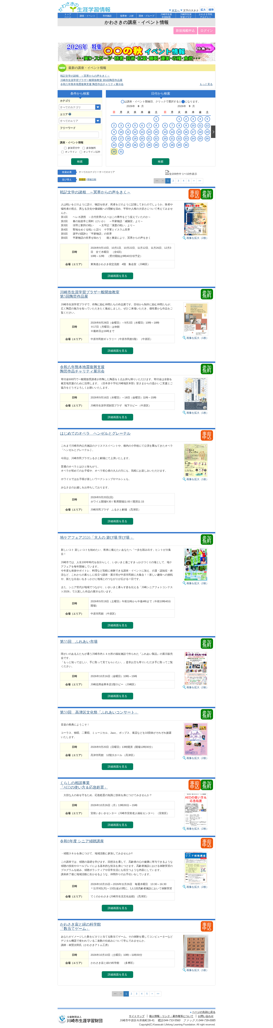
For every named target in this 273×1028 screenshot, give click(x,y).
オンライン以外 (91, 152)
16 (114, 138)
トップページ (67, 15)
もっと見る (206, 84)
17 (121, 138)
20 (142, 138)
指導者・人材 (127, 16)
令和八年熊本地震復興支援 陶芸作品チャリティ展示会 (92, 84)
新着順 (82, 179)
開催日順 (91, 179)
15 (156, 132)
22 (156, 138)
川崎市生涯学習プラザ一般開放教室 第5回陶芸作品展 (91, 80)
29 (156, 145)
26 (135, 145)
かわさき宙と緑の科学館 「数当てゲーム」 (80, 926)
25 (128, 145)
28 (149, 145)
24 (121, 145)
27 (142, 145)
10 (121, 132)
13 (142, 132)
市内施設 (107, 16)
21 (149, 138)
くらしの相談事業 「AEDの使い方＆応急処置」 (84, 785)
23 (114, 145)
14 (149, 132)
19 (135, 138)
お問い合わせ (206, 1016)
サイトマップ (136, 1016)
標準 (211, 9)
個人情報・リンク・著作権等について (171, 1016)
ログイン (206, 30)
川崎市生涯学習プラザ (185, 15)
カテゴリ (65, 100)
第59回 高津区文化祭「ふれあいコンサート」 (99, 712)
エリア (64, 114)
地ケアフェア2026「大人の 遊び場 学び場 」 (97, 537)
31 (121, 151)
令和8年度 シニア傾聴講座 (82, 841)
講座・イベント (87, 16)
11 (128, 132)
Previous (108, 131)
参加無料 (91, 148)
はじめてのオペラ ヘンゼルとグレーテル (95, 433)
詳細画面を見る (117, 275)
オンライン (71, 152)
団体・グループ (146, 16)
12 (135, 132)
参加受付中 (74, 148)
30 (114, 151)
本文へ (176, 10)
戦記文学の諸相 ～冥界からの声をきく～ (85, 75)
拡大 (203, 9)
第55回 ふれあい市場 (79, 641)
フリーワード (68, 127)
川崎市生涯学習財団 (166, 15)
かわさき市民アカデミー (205, 15)
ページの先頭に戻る (203, 1012)
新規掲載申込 (185, 30)
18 (128, 138)
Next (213, 131)
